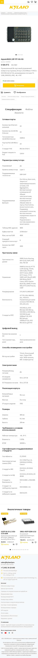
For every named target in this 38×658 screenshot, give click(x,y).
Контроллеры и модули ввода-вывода (12, 602)
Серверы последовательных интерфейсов (14, 591)
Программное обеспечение (9, 616)
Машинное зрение (6, 618)
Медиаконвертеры (7, 594)
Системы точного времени (9, 605)
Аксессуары (4, 613)
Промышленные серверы (8, 607)
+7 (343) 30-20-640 (8, 568)
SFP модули (4, 610)
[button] (16, 54)
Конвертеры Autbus (7, 599)
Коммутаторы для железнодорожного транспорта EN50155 (28, 96)
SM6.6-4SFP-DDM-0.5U (28, 532)
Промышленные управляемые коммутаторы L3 (9, 99)
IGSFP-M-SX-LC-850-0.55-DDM (8, 533)
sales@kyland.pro (7, 562)
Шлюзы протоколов (7, 588)
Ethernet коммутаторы (13, 96)
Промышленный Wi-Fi (7, 597)
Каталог (4, 96)
